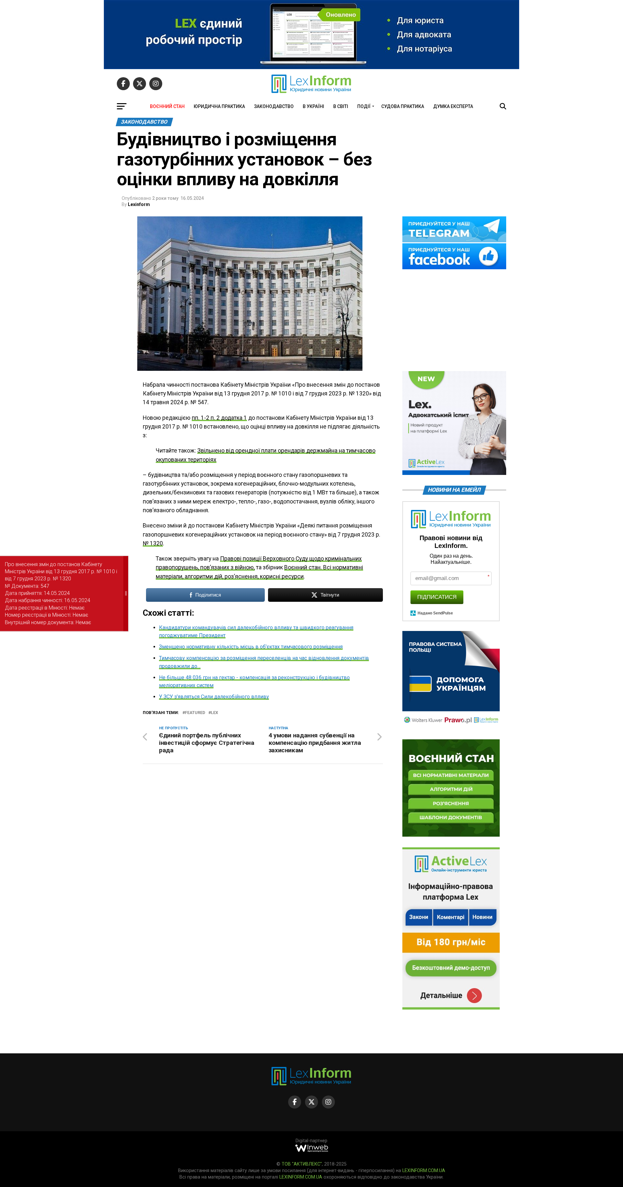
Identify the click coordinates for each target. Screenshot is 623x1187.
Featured (195, 713)
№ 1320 (153, 543)
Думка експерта (453, 106)
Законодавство (274, 106)
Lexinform (139, 204)
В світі (340, 106)
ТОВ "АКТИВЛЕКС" (302, 1164)
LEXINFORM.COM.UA (423, 1170)
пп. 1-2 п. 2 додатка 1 (219, 418)
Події (364, 106)
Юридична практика (219, 106)
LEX (214, 713)
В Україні (313, 106)
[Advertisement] (454, 320)
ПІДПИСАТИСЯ (437, 597)
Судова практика (402, 106)
